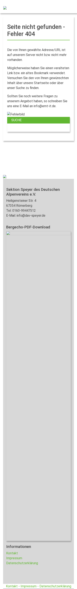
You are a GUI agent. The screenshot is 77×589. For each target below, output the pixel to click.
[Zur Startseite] (3, 7)
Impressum (14, 558)
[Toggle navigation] (68, 7)
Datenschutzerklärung (22, 563)
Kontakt (12, 553)
